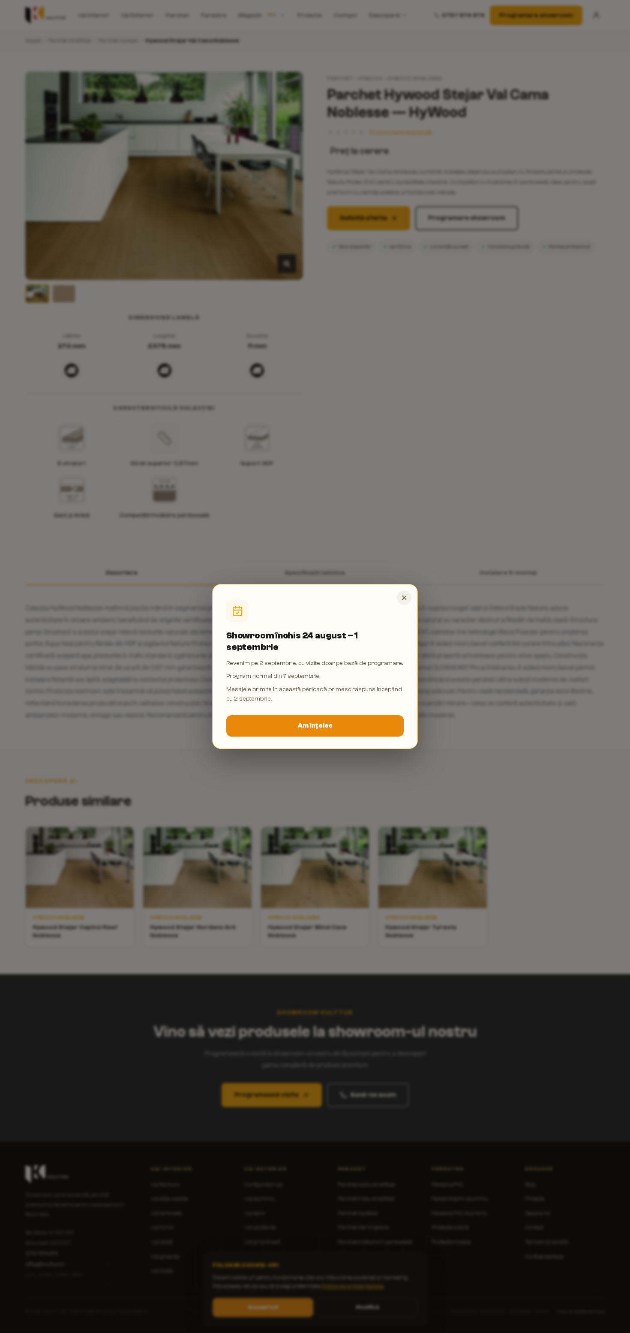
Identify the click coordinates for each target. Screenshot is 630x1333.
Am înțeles (315, 725)
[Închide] (404, 597)
